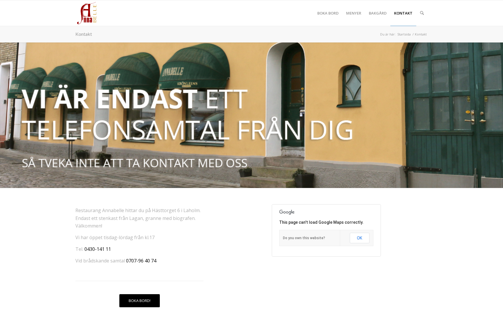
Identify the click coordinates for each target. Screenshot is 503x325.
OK (359, 238)
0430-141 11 (97, 249)
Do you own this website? (304, 238)
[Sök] (422, 13)
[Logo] (86, 13)
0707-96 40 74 (141, 260)
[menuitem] (328, 13)
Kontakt (83, 34)
